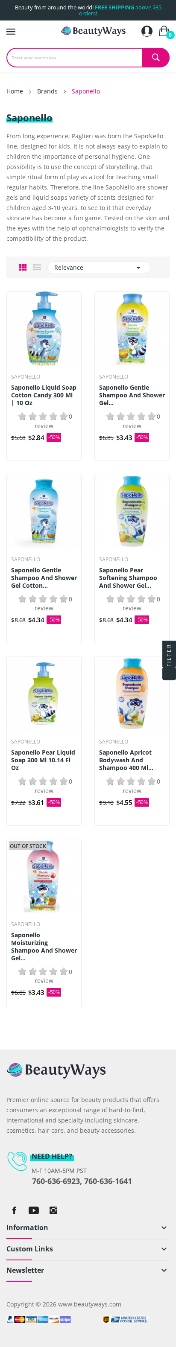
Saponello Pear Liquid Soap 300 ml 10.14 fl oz (43, 760)
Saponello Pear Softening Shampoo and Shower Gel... (128, 577)
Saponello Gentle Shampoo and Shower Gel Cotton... (44, 577)
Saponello (25, 376)
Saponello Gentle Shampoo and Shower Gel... (132, 395)
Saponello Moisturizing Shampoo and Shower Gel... (44, 946)
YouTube (33, 1210)
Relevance (99, 267)
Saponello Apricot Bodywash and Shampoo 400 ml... (126, 760)
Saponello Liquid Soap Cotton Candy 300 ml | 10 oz (43, 395)
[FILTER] (169, 673)
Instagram (53, 1210)
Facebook (14, 1210)
